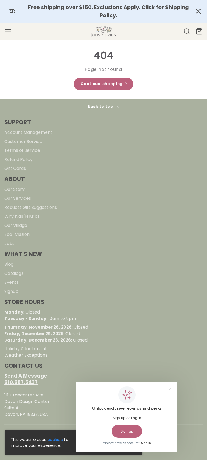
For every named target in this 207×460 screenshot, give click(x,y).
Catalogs (13, 273)
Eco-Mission (17, 234)
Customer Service (23, 141)
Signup (11, 291)
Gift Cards (15, 168)
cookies (55, 439)
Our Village (15, 225)
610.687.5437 (21, 382)
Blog (8, 264)
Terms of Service (22, 150)
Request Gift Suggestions (30, 207)
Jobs (9, 243)
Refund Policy (18, 159)
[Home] (103, 31)
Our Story (14, 189)
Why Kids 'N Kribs (22, 216)
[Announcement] (103, 11)
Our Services (17, 198)
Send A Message (25, 376)
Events (11, 282)
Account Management (28, 132)
